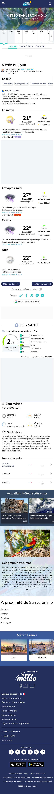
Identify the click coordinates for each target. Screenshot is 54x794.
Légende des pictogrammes (16, 723)
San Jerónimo (40, 9)
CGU (26, 773)
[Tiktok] (42, 752)
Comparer (40, 46)
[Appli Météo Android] (36, 764)
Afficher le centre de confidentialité (38, 781)
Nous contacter (9, 719)
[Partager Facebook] (26, 295)
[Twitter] (17, 752)
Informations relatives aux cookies (16, 777)
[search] (50, 4)
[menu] (4, 4)
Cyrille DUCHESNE (26, 69)
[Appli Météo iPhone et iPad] (18, 764)
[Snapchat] (23, 752)
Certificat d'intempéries (13, 702)
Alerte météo (8, 706)
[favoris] (45, 15)
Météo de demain (10, 284)
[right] (51, 36)
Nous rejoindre (9, 715)
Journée (12, 46)
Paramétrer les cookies (13, 781)
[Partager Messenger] (37, 295)
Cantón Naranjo (30, 9)
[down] (27, 589)
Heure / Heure (26, 46)
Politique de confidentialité (42, 777)
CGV (32, 773)
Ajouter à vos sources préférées (28, 302)
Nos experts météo (11, 698)
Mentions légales (15, 773)
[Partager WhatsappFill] (42, 295)
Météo (2, 9)
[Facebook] (11, 752)
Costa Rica (9, 9)
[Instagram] (30, 752)
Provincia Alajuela (19, 9)
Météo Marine (8, 735)
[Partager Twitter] (31, 295)
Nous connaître (9, 710)
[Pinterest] (36, 752)
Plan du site (40, 773)
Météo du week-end (42, 284)
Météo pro (7, 740)
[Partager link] (21, 295)
